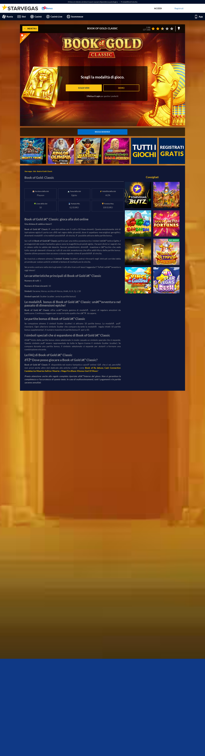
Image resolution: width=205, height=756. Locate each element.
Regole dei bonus (102, 132)
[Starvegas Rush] (166, 280)
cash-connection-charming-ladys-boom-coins (116, 141)
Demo (121, 88)
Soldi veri (83, 88)
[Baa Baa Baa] (138, 223)
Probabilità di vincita (129, 2)
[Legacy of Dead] (138, 252)
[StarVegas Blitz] (138, 195)
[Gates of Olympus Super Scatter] (166, 252)
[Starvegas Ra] (166, 195)
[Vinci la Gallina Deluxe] (138, 280)
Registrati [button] (179, 8)
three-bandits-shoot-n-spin (88, 139)
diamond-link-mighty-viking (33, 139)
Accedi (158, 8)
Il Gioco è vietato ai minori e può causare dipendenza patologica (93, 2)
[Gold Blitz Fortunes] (166, 223)
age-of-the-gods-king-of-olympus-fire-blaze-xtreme (60, 141)
